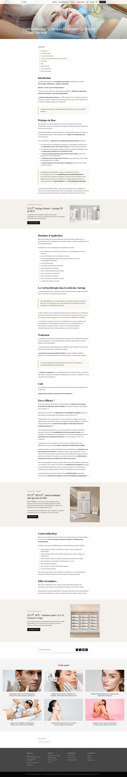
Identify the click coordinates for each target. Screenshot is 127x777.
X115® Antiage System (64, 2)
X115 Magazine (30, 764)
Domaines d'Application (47, 56)
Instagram (90, 757)
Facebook (90, 755)
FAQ (87, 2)
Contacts (92, 2)
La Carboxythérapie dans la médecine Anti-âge (54, 58)
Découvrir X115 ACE (34, 629)
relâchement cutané (54, 303)
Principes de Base (45, 53)
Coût (42, 63)
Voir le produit (33, 516)
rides (44, 303)
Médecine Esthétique (44, 741)
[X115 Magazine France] (23, 2)
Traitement (44, 61)
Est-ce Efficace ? (45, 66)
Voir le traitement (33, 222)
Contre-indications (46, 68)
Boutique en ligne (81, 2)
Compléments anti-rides (54, 755)
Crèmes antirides (52, 757)
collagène (50, 321)
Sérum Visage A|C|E (52, 759)
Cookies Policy (71, 757)
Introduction (44, 50)
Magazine (55, 2)
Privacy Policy (71, 755)
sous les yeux (48, 128)
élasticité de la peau (69, 99)
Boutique (102, 2)
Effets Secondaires (46, 71)
